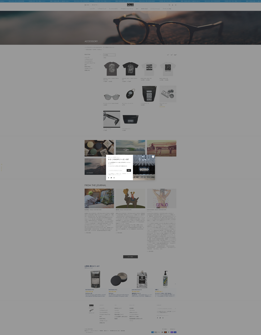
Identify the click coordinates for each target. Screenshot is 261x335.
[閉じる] (153, 156)
